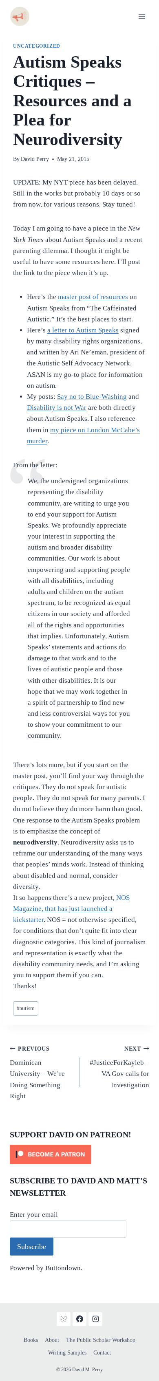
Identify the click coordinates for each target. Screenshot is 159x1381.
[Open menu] (141, 16)
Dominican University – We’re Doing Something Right (37, 1073)
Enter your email (34, 1214)
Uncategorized (36, 46)
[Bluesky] (64, 1319)
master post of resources (93, 297)
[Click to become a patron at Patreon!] (79, 1154)
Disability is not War (56, 407)
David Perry (35, 159)
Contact (102, 1353)
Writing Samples (67, 1353)
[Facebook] (79, 1319)
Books (31, 1340)
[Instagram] (95, 1319)
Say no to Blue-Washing (92, 396)
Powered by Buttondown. (46, 1268)
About (52, 1340)
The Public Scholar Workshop (100, 1340)
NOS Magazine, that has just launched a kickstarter (71, 909)
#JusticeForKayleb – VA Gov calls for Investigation (119, 1067)
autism (26, 1008)
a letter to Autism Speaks (83, 330)
